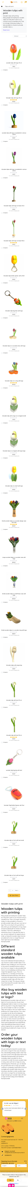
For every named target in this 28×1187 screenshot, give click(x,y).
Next (16, 890)
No (18, 1180)
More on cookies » (14, 1183)
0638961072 (4, 1143)
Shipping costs (16, 67)
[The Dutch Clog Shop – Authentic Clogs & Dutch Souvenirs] (14, 2)
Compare (5, 70)
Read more (6, 30)
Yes (10, 1180)
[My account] (22, 2)
